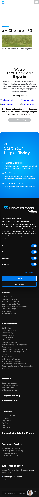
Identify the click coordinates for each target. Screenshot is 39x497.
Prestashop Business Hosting (12, 451)
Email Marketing (7, 333)
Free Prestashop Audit (10, 456)
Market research (8, 388)
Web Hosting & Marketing (11, 359)
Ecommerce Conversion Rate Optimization (17, 366)
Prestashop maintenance (11, 448)
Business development (10, 385)
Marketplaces (7, 368)
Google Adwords (8, 335)
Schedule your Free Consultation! (15, 493)
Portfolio (5, 423)
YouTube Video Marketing (11, 361)
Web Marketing (9, 323)
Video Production (10, 400)
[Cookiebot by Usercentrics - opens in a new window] (28, 211)
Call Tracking (6, 328)
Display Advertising (9, 330)
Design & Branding (11, 395)
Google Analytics (8, 337)
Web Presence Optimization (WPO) (15, 364)
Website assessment (9, 390)
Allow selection (19, 284)
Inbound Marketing (9, 340)
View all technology (19, 120)
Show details (28, 272)
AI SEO (4, 354)
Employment (6, 421)
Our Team (5, 418)
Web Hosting (6, 311)
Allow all (19, 278)
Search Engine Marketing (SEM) (13, 352)
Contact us (6, 428)
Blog (3, 425)
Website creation (8, 297)
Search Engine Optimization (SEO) (14, 349)
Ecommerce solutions (10, 383)
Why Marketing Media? (10, 416)
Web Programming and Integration (14, 306)
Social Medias (7, 357)
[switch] (34, 252)
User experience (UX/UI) (11, 304)
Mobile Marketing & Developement (14, 345)
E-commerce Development (12, 302)
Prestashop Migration (9, 453)
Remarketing (6, 347)
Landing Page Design (9, 299)
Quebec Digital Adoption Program (18, 433)
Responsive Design (9, 309)
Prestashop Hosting (9, 313)
